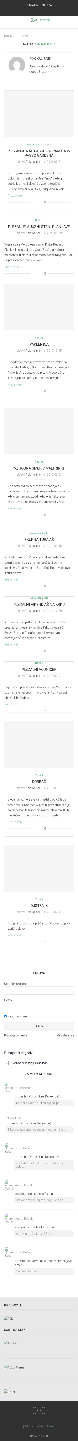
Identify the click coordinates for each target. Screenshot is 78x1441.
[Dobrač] (39, 744)
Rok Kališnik (40, 59)
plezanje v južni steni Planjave (39, 226)
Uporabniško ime (15, 983)
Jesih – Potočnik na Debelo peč (39, 1096)
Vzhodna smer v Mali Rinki (39, 468)
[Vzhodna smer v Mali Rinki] (39, 431)
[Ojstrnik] (39, 868)
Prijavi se (32, 5)
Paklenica (39, 344)
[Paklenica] (39, 307)
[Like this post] (33, 202)
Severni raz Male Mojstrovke (37, 1227)
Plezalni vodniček (39, 669)
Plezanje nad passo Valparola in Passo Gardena (39, 153)
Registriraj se (65, 1035)
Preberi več (14, 195)
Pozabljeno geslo (15, 1035)
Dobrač (39, 781)
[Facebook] (36, 10)
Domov (8, 35)
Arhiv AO (47, 5)
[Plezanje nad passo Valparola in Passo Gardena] (39, 114)
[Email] (42, 10)
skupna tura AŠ (39, 539)
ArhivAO (51, 1426)
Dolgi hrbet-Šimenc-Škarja (36, 1193)
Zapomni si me (17, 1016)
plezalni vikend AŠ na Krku (39, 604)
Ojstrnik (39, 905)
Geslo (8, 1000)
